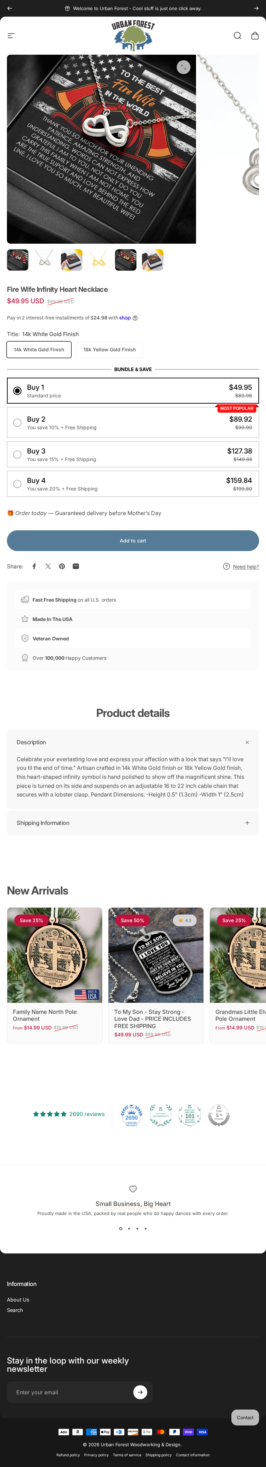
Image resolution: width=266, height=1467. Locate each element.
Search (15, 1310)
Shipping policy (158, 1455)
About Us (18, 1300)
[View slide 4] (145, 1228)
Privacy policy (96, 1455)
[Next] (256, 8)
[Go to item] (17, 260)
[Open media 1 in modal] (183, 67)
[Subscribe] (140, 1392)
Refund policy (68, 1455)
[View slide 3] (137, 1228)
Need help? (246, 566)
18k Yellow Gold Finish (109, 349)
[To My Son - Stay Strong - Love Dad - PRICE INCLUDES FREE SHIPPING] (155, 955)
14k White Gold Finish (39, 349)
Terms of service (127, 1455)
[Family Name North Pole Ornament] (54, 955)
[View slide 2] (129, 1228)
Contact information (193, 1455)
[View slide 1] (120, 1228)
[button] (133, 390)
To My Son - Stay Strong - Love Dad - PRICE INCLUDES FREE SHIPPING (152, 1018)
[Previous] (9, 8)
